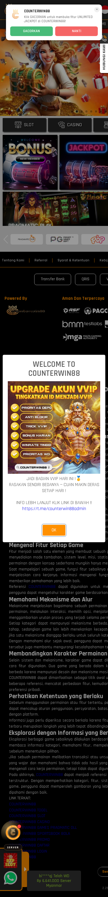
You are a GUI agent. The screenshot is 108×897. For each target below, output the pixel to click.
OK (54, 530)
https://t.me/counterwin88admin (54, 509)
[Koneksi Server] (13, 832)
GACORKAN (31, 31)
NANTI (76, 31)
